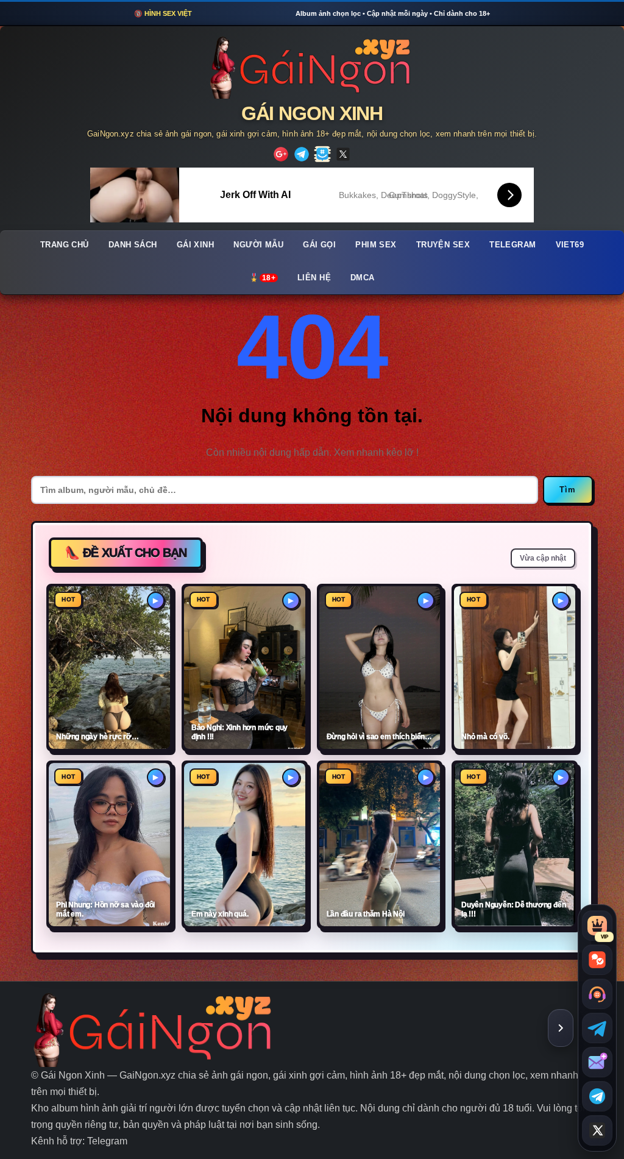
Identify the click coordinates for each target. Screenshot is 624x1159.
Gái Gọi (319, 245)
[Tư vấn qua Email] (597, 1062)
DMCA (362, 278)
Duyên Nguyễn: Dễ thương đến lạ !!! (513, 909)
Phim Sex (376, 245)
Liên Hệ (314, 278)
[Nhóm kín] (322, 154)
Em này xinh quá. (220, 914)
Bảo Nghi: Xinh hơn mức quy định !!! (239, 732)
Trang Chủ (64, 245)
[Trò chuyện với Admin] (597, 994)
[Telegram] (301, 154)
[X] (343, 154)
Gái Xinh (195, 245)
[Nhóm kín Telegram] (597, 1096)
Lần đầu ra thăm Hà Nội (366, 914)
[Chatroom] (597, 960)
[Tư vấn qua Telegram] (597, 1028)
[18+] (280, 154)
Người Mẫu (258, 245)
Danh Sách (132, 245)
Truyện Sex (443, 245)
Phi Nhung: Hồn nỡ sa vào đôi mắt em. (105, 909)
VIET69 (570, 245)
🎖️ (262, 278)
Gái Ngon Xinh (312, 113)
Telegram (512, 245)
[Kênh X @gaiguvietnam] (597, 1130)
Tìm (567, 489)
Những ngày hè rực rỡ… (97, 736)
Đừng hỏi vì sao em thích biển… (380, 736)
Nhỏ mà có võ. (485, 736)
